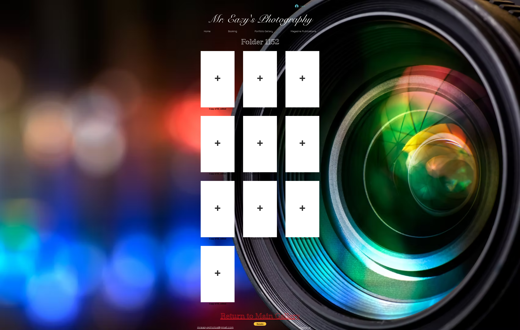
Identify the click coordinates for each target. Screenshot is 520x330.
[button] (260, 324)
